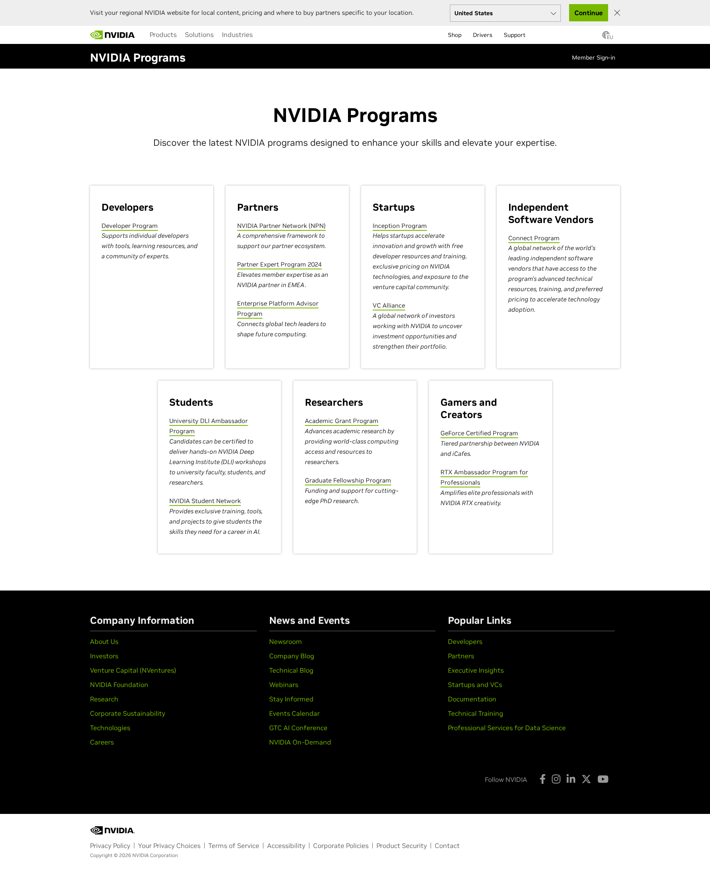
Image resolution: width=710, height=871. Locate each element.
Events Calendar (294, 713)
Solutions (199, 34)
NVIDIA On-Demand (300, 742)
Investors (104, 656)
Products (163, 34)
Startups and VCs (475, 684)
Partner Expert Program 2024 (279, 264)
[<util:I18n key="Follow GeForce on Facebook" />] (542, 779)
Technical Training (475, 713)
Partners (461, 656)
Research (104, 699)
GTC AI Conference (298, 728)
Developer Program (129, 226)
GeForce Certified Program (479, 433)
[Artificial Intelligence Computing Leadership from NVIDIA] (112, 35)
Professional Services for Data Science (507, 728)
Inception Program (400, 226)
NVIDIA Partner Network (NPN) (281, 226)
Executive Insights (476, 670)
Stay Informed (291, 699)
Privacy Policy (110, 845)
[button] (606, 37)
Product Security (401, 845)
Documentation (472, 699)
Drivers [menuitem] (482, 35)
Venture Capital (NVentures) (133, 670)
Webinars (283, 684)
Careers (102, 742)
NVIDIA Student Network (205, 501)
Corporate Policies (341, 845)
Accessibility (286, 845)
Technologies (110, 728)
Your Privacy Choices (169, 845)
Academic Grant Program (341, 421)
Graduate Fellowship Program (348, 480)
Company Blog (291, 656)
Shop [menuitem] (454, 35)
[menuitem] (163, 34)
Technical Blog (291, 670)
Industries (237, 34)
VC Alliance (389, 305)
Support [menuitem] (515, 35)
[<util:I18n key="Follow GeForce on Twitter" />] (586, 779)
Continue (588, 13)
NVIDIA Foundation (119, 684)
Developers (465, 641)
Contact (447, 845)
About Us (104, 641)
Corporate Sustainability (127, 713)
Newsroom (285, 641)
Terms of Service (233, 845)
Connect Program (534, 238)
